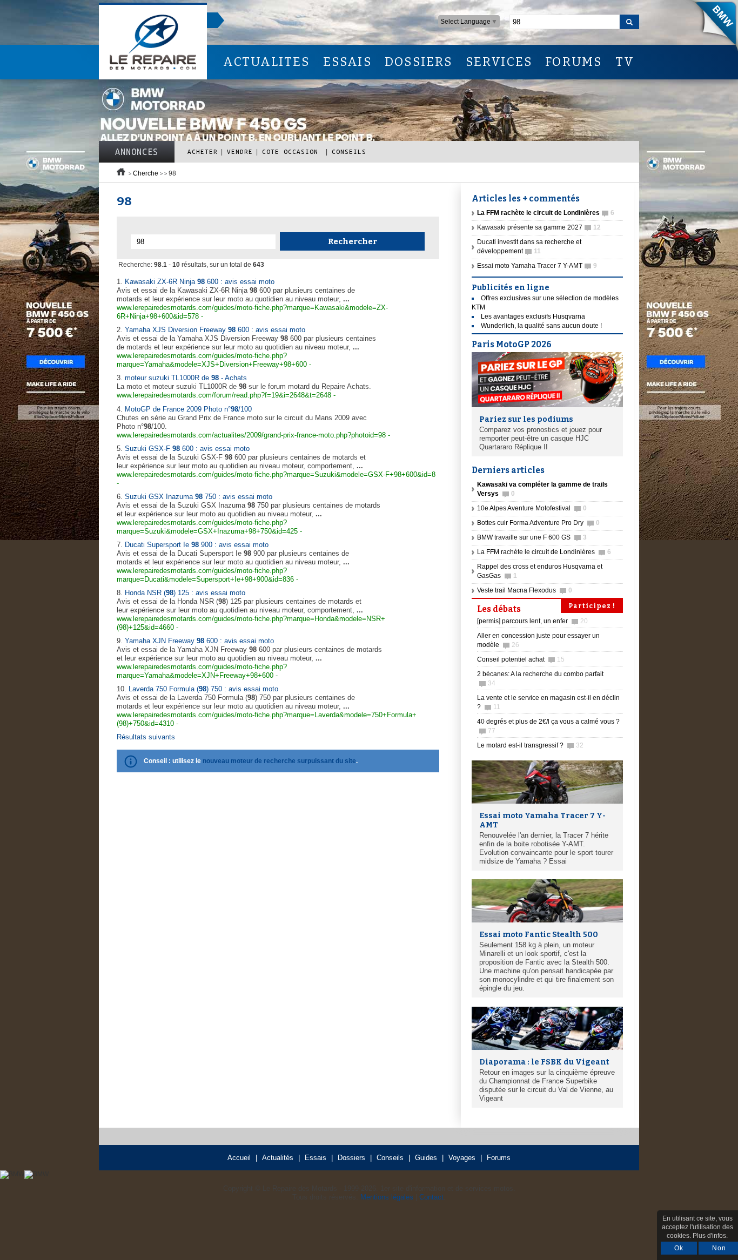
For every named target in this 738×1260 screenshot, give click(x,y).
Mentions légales (386, 1197)
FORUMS (573, 62)
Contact (431, 1197)
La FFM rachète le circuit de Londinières (544, 552)
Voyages (461, 1158)
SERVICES (499, 62)
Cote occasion (292, 151)
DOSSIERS (419, 62)
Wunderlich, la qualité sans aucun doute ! (541, 325)
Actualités (277, 1158)
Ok (678, 1248)
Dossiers (351, 1158)
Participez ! (591, 606)
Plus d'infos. (710, 1235)
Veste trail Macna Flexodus (524, 590)
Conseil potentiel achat (521, 659)
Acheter (202, 151)
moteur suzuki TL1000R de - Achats (186, 378)
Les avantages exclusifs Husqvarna (533, 316)
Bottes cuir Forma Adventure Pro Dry (538, 523)
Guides (426, 1158)
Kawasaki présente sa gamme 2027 (539, 227)
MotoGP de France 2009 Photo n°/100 (188, 409)
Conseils (349, 151)
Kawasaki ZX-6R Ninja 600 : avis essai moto (199, 282)
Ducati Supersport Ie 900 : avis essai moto (197, 545)
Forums (499, 1158)
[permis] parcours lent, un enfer (532, 621)
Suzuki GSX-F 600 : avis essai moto (187, 448)
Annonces (136, 152)
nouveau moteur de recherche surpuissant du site (279, 761)
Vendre (240, 151)
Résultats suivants (146, 737)
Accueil (239, 1158)
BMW (710, 27)
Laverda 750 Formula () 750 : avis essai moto (203, 689)
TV (624, 62)
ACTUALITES (266, 62)
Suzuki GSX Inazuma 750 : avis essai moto (198, 497)
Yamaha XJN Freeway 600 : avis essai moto (199, 641)
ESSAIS (347, 62)
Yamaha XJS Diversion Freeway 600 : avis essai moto (215, 330)
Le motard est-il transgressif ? (530, 745)
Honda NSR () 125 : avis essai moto (185, 593)
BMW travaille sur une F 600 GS (532, 537)
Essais (315, 1158)
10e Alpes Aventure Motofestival (532, 508)
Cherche (145, 173)
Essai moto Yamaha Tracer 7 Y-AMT (537, 265)
